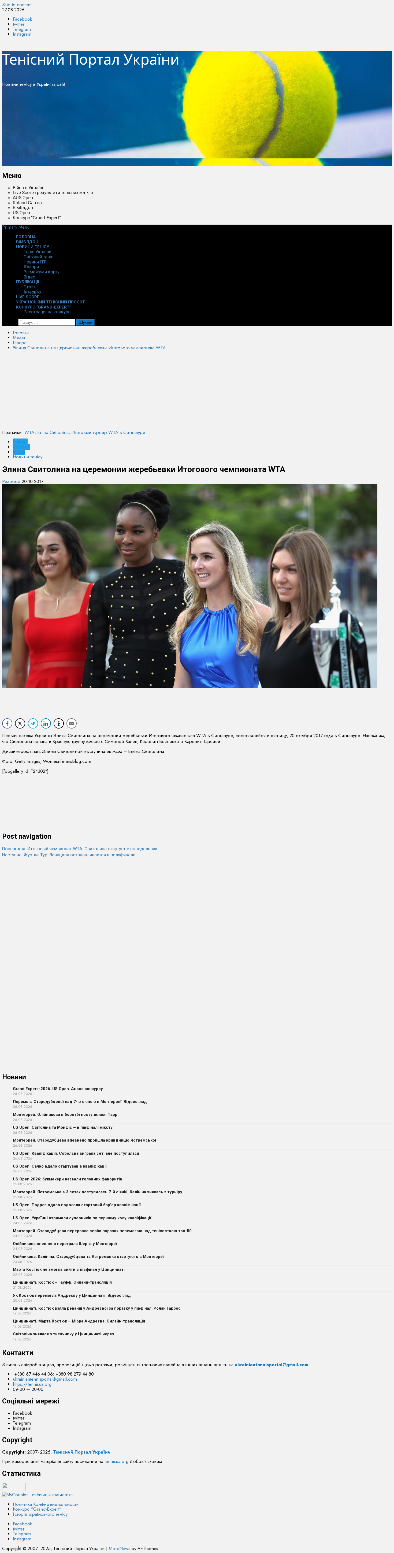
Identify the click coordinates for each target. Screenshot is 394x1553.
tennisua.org (116, 1461)
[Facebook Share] (7, 723)
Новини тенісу (32, 246)
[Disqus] (197, 925)
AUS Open (23, 197)
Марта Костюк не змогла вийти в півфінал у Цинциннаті (69, 1269)
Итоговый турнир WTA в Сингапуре (108, 432)
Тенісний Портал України (91, 59)
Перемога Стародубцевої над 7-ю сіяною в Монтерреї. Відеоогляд (80, 1101)
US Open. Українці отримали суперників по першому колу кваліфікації (82, 1218)
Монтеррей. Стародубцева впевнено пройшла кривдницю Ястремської (84, 1140)
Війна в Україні (28, 187)
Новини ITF (35, 262)
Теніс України (37, 251)
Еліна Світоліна (53, 432)
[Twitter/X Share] (20, 723)
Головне (21, 447)
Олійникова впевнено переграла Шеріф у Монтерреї (65, 1243)
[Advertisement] (163, 128)
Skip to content (16, 4)
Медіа (19, 452)
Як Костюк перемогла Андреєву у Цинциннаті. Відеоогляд (72, 1295)
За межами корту (42, 271)
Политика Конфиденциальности (46, 1504)
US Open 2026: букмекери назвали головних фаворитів (67, 1179)
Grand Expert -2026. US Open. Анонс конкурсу (58, 1088)
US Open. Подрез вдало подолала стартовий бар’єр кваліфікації (77, 1204)
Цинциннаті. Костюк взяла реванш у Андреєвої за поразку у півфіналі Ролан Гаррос (97, 1308)
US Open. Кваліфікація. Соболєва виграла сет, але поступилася (76, 1153)
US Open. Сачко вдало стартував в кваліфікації (60, 1166)
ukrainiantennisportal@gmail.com (45, 1379)
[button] (15, 227)
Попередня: (80, 848)
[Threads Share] (59, 723)
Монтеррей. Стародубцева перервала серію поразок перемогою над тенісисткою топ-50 (102, 1230)
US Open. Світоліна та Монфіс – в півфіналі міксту (63, 1127)
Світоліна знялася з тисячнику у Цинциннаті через (63, 1334)
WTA (29, 432)
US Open (21, 212)
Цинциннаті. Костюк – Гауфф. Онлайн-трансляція (62, 1282)
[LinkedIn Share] (46, 723)
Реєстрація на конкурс (47, 311)
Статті (30, 286)
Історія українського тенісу (40, 1514)
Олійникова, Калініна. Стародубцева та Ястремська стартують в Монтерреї (88, 1256)
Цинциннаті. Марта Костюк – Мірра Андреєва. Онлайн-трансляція (79, 1321)
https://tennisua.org (32, 1384)
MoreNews (119, 1548)
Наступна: (68, 854)
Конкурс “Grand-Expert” (37, 217)
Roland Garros (27, 202)
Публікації (27, 282)
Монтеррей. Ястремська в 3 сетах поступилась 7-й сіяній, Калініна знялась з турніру (97, 1192)
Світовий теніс (38, 256)
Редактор (12, 481)
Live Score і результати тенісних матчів (53, 192)
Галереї (20, 442)
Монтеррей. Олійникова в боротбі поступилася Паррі (65, 1114)
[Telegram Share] (33, 723)
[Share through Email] (71, 723)
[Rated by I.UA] (14, 1489)
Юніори (31, 266)
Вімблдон (23, 207)
